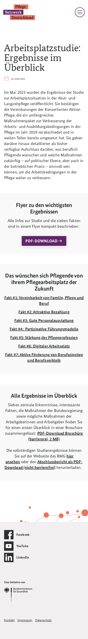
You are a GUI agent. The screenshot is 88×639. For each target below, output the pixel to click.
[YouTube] (9, 546)
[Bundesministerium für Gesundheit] (18, 591)
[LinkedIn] (9, 557)
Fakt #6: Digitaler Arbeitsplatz (44, 346)
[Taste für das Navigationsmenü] (80, 12)
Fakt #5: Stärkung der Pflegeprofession (44, 337)
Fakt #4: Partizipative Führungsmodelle (44, 329)
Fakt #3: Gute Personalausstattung (44, 320)
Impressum (24, 620)
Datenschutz (43, 620)
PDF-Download (41, 240)
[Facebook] (9, 534)
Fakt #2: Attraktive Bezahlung (43, 311)
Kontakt (9, 620)
